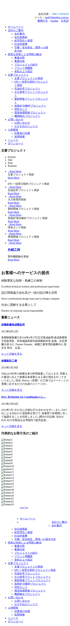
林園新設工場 (9, 360)
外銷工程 (14, 249)
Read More (13, 177)
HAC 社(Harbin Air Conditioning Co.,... (23, 397)
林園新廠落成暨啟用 (13, 324)
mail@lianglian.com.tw (57, 17)
